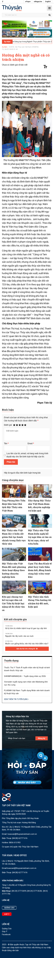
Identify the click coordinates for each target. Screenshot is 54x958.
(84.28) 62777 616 (19, 838)
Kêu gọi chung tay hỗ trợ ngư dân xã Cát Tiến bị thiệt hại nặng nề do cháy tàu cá (13, 603)
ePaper (28, 1)
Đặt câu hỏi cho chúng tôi (26, 649)
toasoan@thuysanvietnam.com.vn (22, 834)
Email (31, 443)
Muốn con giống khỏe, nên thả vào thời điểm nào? (26, 643)
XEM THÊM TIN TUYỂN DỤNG (16, 699)
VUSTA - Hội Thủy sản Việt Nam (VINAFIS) (24, 47)
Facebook (6, 934)
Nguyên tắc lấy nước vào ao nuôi (19, 636)
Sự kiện (4, 47)
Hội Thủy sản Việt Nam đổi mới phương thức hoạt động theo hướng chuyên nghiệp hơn (14, 570)
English (48, 1)
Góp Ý (4, 931)
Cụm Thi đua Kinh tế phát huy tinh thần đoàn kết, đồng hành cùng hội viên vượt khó (40, 570)
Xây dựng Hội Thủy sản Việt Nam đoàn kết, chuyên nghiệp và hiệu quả (39, 505)
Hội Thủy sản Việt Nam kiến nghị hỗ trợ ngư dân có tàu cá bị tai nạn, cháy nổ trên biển (40, 537)
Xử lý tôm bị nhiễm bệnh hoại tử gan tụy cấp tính (26, 628)
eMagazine (38, 1)
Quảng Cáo (7, 928)
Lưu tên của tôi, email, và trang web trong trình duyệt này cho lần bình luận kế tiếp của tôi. (27, 455)
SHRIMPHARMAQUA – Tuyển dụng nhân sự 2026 (25, 676)
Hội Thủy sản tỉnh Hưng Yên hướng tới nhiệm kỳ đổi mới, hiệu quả (39, 601)
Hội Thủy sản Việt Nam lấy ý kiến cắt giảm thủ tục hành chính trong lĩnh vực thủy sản (14, 537)
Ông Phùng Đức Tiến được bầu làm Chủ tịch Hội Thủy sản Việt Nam (13, 505)
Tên (6, 443)
